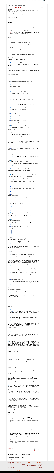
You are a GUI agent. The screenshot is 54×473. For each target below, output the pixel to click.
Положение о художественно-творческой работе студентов (20, 256)
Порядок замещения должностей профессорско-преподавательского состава (19, 215)
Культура (35, 0)
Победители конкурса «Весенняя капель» (13, 454)
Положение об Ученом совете (16, 84)
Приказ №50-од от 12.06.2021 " (15, 385)
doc (9, 385)
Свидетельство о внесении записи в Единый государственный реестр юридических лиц (21, 39)
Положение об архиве (15, 125)
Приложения (13, 146)
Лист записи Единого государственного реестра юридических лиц (19, 42)
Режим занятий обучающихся (12, 68)
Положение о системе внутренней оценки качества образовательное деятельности (24, 212)
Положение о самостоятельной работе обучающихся (19, 254)
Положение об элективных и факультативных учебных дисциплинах (22, 251)
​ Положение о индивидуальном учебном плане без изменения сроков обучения (23, 274)
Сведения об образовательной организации (20, 5)
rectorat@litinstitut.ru (14, 17)
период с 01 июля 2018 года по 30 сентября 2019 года (26, 418)
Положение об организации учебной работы (18, 134)
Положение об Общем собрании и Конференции (19, 81)
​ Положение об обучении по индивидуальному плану (19, 272)
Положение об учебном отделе (16, 93)
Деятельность (39, 0)
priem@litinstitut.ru (19, 464)
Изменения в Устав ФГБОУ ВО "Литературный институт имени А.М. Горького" (23, 29)
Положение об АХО (14, 109)
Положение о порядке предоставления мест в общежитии (20, 309)
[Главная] (42, 3)
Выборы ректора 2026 (11, 412)
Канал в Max (18, 470)
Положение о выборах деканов (16, 226)
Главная (16, 0)
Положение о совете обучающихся (17, 127)
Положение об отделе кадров (16, 120)
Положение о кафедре (15, 91)
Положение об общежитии (16, 107)
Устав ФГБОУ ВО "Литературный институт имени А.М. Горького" (22, 27)
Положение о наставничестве (16, 224)
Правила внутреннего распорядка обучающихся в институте (20, 54)
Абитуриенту (24, 0)
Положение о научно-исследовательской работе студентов (20, 174)
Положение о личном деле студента (17, 279)
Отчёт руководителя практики (12, 137)
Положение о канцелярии (15, 122)
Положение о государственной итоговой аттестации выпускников (22, 163)
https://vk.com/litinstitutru (21, 20)
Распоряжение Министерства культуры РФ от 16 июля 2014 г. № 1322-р (20, 391)
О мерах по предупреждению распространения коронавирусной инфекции (23, 359)
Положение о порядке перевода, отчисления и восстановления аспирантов (23, 153)
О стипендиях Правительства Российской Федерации (17, 203)
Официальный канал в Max (12, 22)
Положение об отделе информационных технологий (19, 113)
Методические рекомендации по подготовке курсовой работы (21, 291)
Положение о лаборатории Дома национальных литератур (20, 118)
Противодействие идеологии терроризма (14, 337)
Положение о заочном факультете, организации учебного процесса (22, 96)
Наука (32, 0)
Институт (20, 0)
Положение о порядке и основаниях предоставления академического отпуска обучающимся (25, 148)
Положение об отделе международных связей (18, 115)
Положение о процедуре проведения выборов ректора (19, 186)
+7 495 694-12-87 (13, 15)
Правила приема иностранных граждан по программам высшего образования (19, 170)
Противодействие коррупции (12, 367)
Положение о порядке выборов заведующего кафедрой (20, 190)
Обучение (28, 0)
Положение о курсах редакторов (18, 102)
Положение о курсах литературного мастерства (20, 104)
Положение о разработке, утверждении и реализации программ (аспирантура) (23, 243)
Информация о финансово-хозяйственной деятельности (16, 59)
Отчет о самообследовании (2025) (17, 62)
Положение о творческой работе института (18, 176)
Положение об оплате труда (16, 132)
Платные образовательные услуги (13, 74)
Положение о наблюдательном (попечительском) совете (20, 83)
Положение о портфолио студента (17, 264)
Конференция (35, 452)
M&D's (46, 472)
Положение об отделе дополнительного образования (19, 99)
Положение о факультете (15, 95)
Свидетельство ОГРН (12, 47)
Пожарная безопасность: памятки (13, 351)
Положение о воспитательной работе (17, 178)
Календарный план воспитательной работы (19, 181)
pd (9, 132)
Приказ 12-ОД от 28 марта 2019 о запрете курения (16, 353)
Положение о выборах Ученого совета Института (19, 188)
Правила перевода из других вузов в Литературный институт (23, 156)
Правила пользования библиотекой (17, 168)
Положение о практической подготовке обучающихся (20, 136)
